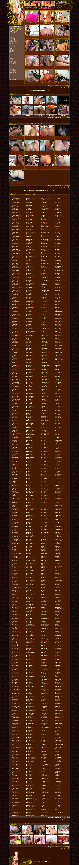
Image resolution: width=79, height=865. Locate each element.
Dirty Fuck (28, 383)
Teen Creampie (58, 581)
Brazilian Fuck (15, 704)
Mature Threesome (44, 532)
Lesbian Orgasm (44, 372)
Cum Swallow (29, 328)
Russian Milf (57, 332)
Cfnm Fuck (14, 809)
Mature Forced (43, 472)
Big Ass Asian (15, 516)
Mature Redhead (44, 506)
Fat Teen (28, 487)
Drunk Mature (29, 409)
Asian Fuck (14, 389)
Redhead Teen (57, 278)
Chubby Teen (29, 230)
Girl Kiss (28, 600)
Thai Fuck (57, 639)
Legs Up (42, 332)
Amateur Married (15, 254)
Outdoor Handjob (44, 716)
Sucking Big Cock (58, 535)
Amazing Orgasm (15, 305)
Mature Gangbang (44, 475)
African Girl (14, 203)
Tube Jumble (12, 40)
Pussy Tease (57, 236)
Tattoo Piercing (58, 560)
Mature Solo (43, 519)
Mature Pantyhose (44, 501)
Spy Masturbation (58, 498)
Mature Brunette (44, 451)
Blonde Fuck (14, 659)
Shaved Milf (57, 392)
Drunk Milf (28, 410)
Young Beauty (57, 788)
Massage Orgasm (44, 428)
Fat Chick (28, 474)
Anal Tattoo (14, 352)
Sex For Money (58, 365)
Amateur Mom (15, 257)
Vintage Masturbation (59, 710)
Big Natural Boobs (15, 561)
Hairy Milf (28, 679)
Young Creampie (58, 798)
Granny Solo (28, 644)
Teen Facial (57, 591)
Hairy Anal (28, 658)
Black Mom (14, 612)
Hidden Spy (28, 709)
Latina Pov (43, 321)
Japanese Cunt (43, 230)
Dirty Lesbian (29, 386)
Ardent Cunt (12, 53)
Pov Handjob (43, 798)
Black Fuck (14, 605)
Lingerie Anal (43, 416)
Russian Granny (58, 325)
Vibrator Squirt (57, 699)
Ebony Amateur (29, 414)
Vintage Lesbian (58, 709)
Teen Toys (57, 638)
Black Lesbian (15, 608)
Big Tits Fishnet (15, 570)
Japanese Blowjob (44, 225)
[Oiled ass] (47, 165)
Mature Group (43, 477)
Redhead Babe (57, 259)
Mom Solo (43, 615)
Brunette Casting (15, 741)
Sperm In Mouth (58, 489)
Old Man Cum (43, 687)
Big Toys (14, 578)
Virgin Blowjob (58, 724)
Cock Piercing (29, 262)
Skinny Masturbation (59, 426)
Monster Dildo (43, 627)
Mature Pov (43, 505)
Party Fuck (43, 740)
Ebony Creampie (29, 423)
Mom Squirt (43, 617)
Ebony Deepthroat (29, 424)
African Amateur (15, 202)
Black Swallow (15, 629)
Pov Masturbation (44, 799)
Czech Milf (28, 358)
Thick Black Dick (58, 641)
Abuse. (62, 859)
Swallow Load (57, 546)
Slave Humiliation (58, 440)
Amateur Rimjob (15, 270)
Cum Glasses (28, 314)
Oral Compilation (44, 693)
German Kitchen (29, 583)
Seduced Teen (57, 361)
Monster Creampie (44, 625)
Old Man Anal (43, 683)
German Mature (29, 586)
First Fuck (28, 516)
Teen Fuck (57, 598)
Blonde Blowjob (15, 648)
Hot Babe (28, 754)
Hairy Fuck (28, 669)
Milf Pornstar (43, 571)
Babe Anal (14, 434)
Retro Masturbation (58, 291)
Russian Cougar (58, 321)
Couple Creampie (29, 283)
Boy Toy (13, 700)
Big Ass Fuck (14, 525)
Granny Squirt (29, 645)
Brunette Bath (14, 734)
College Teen (28, 270)
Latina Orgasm (43, 317)
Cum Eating (28, 311)
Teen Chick (57, 578)
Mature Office (43, 496)
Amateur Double (15, 237)
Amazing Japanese (15, 301)
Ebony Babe (28, 417)
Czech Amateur (29, 348)
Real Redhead (57, 250)
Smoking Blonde (58, 455)
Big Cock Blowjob (15, 540)
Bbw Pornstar (14, 471)
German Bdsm (29, 567)
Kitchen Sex (43, 293)
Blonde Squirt (14, 680)
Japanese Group (44, 236)
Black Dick (14, 604)
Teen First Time (58, 595)
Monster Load (43, 628)
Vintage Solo (57, 720)
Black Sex (14, 622)
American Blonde (15, 310)
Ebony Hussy (12, 73)
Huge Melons (29, 777)
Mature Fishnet (43, 468)
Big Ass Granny (15, 526)
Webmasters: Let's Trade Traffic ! (42, 861)
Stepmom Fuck (58, 509)
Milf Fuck (42, 559)
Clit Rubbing (28, 245)
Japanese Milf (43, 250)
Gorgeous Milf (29, 624)
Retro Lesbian (57, 290)
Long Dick (43, 421)
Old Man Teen (43, 690)
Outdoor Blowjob (44, 710)
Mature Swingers (44, 528)
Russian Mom (57, 334)
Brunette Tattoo (15, 770)
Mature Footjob (43, 471)
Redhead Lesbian (58, 269)
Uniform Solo (57, 685)
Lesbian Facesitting (44, 346)
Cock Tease (28, 263)
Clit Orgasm (28, 243)
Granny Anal (28, 627)
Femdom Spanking (30, 496)
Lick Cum (42, 413)
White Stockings (58, 740)
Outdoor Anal (43, 709)
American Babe (15, 308)
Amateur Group (15, 246)
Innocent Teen (29, 788)
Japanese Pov (43, 257)
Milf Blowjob (43, 547)
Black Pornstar (15, 618)
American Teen (15, 321)
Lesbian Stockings (44, 396)
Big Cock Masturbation (16, 547)
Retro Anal (57, 283)
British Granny (15, 720)
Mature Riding (43, 508)
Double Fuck (28, 404)
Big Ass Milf (14, 529)
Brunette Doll (14, 748)
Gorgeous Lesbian (29, 622)
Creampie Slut (29, 304)
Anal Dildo (14, 329)
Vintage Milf (57, 713)
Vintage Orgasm (58, 716)
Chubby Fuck (29, 218)
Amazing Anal (15, 293)
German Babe (29, 566)
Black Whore (14, 636)
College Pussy (29, 267)
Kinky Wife (43, 286)
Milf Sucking (43, 584)
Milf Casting (43, 549)
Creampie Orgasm (29, 301)
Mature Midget (43, 491)
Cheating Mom (29, 206)
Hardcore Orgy (29, 700)
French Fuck (28, 545)
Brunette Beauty (15, 736)
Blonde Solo (14, 679)
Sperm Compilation (58, 488)
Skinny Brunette (58, 419)
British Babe (14, 714)
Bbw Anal (14, 445)
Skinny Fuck (57, 421)
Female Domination (30, 491)
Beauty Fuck (14, 496)
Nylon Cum (43, 663)
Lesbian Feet (43, 349)
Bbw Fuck (14, 455)
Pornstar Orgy (43, 785)
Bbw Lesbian (14, 460)
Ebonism (11, 68)
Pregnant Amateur (44, 808)
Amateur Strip (15, 278)
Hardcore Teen (29, 703)
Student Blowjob (58, 526)
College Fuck (28, 266)
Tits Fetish (57, 663)
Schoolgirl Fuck (58, 348)
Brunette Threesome (16, 772)
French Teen (28, 553)
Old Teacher (43, 692)
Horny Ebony (29, 737)
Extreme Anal (29, 450)
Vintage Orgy (57, 717)
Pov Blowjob (43, 794)
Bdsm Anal (14, 484)
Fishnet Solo (28, 526)
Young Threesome (58, 812)
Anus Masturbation (16, 358)
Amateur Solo (14, 274)
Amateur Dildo (15, 235)
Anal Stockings (15, 349)
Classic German (29, 236)
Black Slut (14, 624)
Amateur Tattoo (15, 284)
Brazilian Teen (15, 710)
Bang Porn (12, 37)
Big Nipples (14, 563)
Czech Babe (28, 349)
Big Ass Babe (14, 518)
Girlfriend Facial (29, 604)
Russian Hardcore (58, 327)
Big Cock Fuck (15, 546)
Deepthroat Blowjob (30, 366)
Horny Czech (28, 736)
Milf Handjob (43, 561)
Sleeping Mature (58, 443)
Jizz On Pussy (43, 270)
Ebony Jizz (28, 431)
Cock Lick (28, 260)
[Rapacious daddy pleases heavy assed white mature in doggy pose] (16, 136)
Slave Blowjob (57, 437)
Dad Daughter (29, 365)
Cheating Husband (30, 202)
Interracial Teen (44, 196)
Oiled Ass (42, 680)
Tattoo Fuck (57, 556)
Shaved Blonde (58, 380)
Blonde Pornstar (15, 673)
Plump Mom (43, 768)
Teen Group (57, 603)
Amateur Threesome (16, 287)
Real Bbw (57, 237)
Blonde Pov (14, 675)
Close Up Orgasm (29, 257)
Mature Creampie (44, 457)
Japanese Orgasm (44, 253)
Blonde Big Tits (15, 645)
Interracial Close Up (30, 794)
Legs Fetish (43, 329)
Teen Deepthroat (58, 586)
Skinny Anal (57, 410)
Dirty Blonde (28, 380)
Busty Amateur (15, 778)
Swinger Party (57, 553)
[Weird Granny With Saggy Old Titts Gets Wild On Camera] (47, 21)
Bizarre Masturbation (16, 587)
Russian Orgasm (58, 337)
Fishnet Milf (28, 525)
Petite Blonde (43, 748)
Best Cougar (14, 509)
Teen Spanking (57, 625)
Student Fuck (57, 528)
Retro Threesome (58, 300)
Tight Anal (57, 649)
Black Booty (14, 600)
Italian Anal (43, 201)
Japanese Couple (44, 228)
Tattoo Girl (57, 557)
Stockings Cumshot (58, 513)
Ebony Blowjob (29, 420)
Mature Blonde (43, 448)
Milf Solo (42, 577)
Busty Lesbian (15, 794)
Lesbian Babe (43, 337)
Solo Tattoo (57, 479)
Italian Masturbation (44, 208)
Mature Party (43, 502)
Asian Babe (14, 370)
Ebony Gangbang (29, 428)
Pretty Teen (57, 205)
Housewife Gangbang (30, 758)
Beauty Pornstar (15, 501)
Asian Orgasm (15, 406)
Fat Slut (27, 485)
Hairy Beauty (28, 662)
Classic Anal (28, 233)
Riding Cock (57, 301)
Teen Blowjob (57, 576)
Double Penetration (30, 406)
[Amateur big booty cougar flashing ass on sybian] (32, 150)
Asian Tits (14, 421)
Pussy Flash (57, 223)
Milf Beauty (43, 545)
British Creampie (15, 717)
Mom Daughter (43, 604)
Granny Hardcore (29, 635)
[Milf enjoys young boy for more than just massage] (32, 65)
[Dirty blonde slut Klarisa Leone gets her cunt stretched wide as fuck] (32, 50)
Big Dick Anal (15, 550)
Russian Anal (57, 314)
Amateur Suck (15, 280)
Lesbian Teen (43, 403)
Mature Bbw (43, 440)
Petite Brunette (43, 750)
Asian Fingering (15, 386)
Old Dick (42, 682)
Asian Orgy (14, 407)
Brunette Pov (14, 762)
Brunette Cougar (15, 744)
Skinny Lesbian (58, 424)
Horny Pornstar (29, 748)
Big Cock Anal (15, 539)
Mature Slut (43, 516)
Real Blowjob (57, 239)
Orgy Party (43, 704)
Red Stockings (57, 256)
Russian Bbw (57, 315)
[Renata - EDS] (16, 150)
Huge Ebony (28, 772)
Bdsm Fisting (14, 485)
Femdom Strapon (29, 498)
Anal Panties (14, 341)
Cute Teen (28, 346)
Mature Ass (43, 437)
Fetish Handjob (29, 502)
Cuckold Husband (29, 307)
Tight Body (57, 653)
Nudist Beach (43, 658)
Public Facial (57, 211)
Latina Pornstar (43, 320)
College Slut (28, 269)
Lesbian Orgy (43, 373)
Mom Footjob (43, 605)
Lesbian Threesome (44, 404)
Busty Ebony (14, 789)
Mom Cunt (43, 603)
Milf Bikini (43, 546)
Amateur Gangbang (16, 245)
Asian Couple (14, 378)
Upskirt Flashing (58, 689)
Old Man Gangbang (44, 689)
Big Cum (14, 549)
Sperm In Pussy (58, 491)
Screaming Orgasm (58, 352)
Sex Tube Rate (12, 29)
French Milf (28, 549)
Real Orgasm (57, 249)
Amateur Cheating (15, 220)
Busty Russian (15, 799)
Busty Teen (14, 801)
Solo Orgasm (57, 477)
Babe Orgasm (14, 440)
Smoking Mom (57, 465)
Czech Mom (28, 359)
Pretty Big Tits (43, 815)
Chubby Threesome (30, 232)
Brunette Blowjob (15, 740)
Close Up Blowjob (29, 249)
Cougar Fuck (28, 277)
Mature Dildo (43, 460)
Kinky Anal (43, 276)
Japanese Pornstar (44, 256)
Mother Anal (43, 632)
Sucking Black (57, 537)
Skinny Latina (57, 423)
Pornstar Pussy (43, 786)
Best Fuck (14, 511)
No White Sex (12, 57)
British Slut (14, 727)
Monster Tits (43, 631)
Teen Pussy (57, 618)
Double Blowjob (29, 402)
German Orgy (29, 588)
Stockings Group (58, 518)
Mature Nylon (43, 495)
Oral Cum (42, 696)
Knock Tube (12, 28)
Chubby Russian (29, 226)
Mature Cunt (43, 458)
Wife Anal (57, 753)
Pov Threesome (43, 806)
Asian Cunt (14, 380)
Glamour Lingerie (29, 610)
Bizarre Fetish (14, 583)
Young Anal (57, 784)
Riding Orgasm (58, 308)
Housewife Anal (29, 755)
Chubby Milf (28, 223)
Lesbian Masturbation (45, 365)
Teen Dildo (57, 587)
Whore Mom (57, 745)
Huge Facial (28, 774)
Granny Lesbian (29, 638)
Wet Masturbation (58, 731)
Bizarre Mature (15, 588)
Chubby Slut (28, 229)
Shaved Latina (57, 387)
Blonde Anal (14, 641)
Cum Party (28, 325)
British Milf (14, 724)
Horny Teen (28, 751)
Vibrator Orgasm (58, 697)
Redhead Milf (57, 271)
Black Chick (14, 601)
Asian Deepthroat (15, 382)
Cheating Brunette (15, 815)
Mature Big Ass (44, 443)
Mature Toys (43, 533)
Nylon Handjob (44, 669)
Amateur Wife (15, 291)
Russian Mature (58, 331)
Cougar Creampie (29, 276)
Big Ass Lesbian (15, 528)
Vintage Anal (57, 700)
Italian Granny (43, 206)
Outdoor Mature (44, 719)
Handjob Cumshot (29, 686)
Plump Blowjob (43, 761)
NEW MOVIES (35, 90)
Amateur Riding (15, 269)
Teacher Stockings (58, 564)
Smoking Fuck (57, 461)
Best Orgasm (14, 513)
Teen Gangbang (58, 600)
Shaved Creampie (58, 385)
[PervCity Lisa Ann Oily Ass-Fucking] (47, 136)
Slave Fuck (57, 438)
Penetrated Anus (44, 743)
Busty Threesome (15, 802)
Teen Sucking (57, 631)
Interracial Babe (29, 791)
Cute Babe (28, 337)
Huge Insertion (29, 775)
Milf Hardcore (43, 563)
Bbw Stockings (15, 478)
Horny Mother (29, 747)
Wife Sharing (57, 760)
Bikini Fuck (14, 580)
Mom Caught (43, 600)
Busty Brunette (15, 786)
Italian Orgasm (43, 213)
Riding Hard (57, 307)
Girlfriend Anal (29, 601)
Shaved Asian (57, 373)
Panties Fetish (43, 726)
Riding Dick (57, 304)
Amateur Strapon (15, 277)
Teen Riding (57, 620)
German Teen (29, 593)
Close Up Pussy (29, 259)
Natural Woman (44, 655)
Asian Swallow (15, 419)
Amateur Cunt (15, 232)
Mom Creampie (44, 601)
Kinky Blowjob (43, 277)
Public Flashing (58, 213)
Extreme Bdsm (29, 451)
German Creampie (29, 576)
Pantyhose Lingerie (44, 734)
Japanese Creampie (44, 229)
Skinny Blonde (57, 416)
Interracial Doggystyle (30, 799)
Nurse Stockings (44, 661)
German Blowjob (29, 570)
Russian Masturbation (59, 329)
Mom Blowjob (43, 597)
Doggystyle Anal (29, 396)
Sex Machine (57, 366)
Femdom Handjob (29, 492)
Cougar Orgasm (29, 278)
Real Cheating (57, 243)
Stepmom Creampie (58, 508)
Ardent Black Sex (13, 62)
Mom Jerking (43, 608)
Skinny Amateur (58, 409)
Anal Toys (14, 355)
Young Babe (57, 786)
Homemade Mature (30, 720)
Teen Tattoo (57, 634)
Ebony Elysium (13, 70)
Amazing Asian (15, 294)
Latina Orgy (43, 318)
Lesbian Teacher (44, 402)
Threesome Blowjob (58, 644)
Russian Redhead (58, 339)
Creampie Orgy (29, 303)
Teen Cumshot (57, 583)
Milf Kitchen (43, 564)
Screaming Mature (58, 351)
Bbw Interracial (15, 457)
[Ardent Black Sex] (62, 136)
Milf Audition (43, 542)
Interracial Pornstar (30, 815)
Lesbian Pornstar (44, 379)
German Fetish (29, 577)
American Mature (15, 315)
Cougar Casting (29, 274)
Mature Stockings (44, 522)
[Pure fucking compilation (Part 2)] (62, 21)
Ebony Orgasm (29, 440)
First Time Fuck (29, 520)
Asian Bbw (14, 372)
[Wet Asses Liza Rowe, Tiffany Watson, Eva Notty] (16, 165)
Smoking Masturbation (59, 462)
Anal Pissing (14, 345)
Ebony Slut (28, 443)
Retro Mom (57, 295)
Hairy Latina (28, 673)
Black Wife (14, 638)
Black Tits (14, 634)
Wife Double (57, 755)
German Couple (29, 574)
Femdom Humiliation (30, 494)
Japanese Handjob (44, 237)
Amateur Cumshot (15, 230)
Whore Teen (57, 748)
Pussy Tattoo (57, 235)
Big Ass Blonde (15, 519)
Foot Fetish (28, 532)
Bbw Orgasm (14, 467)
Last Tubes (12, 34)
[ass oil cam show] (16, 180)
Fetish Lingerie (29, 503)
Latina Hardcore (44, 310)
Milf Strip (42, 583)
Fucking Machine (29, 559)
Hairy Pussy (28, 680)
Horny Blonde (29, 728)
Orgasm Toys (43, 703)
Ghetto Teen (28, 598)
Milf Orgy (42, 569)
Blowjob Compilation (16, 687)
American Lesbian (15, 314)
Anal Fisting (14, 332)
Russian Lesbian (58, 328)
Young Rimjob (57, 805)
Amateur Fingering (15, 240)
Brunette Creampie (15, 745)
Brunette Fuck (15, 751)
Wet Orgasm (57, 733)
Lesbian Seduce (44, 386)
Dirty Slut (28, 390)
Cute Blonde (28, 338)
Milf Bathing (43, 543)
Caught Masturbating (16, 806)
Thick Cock (57, 642)
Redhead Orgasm (58, 273)
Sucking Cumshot (58, 540)
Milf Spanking (43, 578)
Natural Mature (43, 649)
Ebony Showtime (13, 74)
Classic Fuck (28, 235)
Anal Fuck (14, 334)
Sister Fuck (57, 407)
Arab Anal (14, 359)
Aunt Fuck (14, 431)
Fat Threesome (29, 488)
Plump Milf (43, 767)
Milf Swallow (43, 586)
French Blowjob (29, 542)
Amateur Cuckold (15, 229)
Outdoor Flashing (44, 711)
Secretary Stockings (58, 356)
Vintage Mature (58, 711)
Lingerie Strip (43, 419)
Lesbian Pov (43, 380)
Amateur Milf (14, 256)
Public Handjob (58, 215)
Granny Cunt (28, 631)
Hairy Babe (28, 661)
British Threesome (15, 730)
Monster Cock (43, 622)
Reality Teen (57, 253)
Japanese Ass (43, 220)
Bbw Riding (14, 474)
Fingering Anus (29, 505)
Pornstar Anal (43, 772)
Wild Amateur (57, 762)
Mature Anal (43, 436)
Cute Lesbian (28, 344)
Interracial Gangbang (30, 803)
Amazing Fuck (15, 300)
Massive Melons (44, 430)
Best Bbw (14, 506)
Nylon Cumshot (44, 665)
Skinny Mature (57, 427)
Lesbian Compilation (45, 342)
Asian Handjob (15, 392)
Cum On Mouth (29, 320)
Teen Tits (56, 636)
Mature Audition (44, 438)
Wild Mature (57, 772)
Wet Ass (56, 730)
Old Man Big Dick (44, 686)
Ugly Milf (57, 675)
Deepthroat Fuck (29, 368)
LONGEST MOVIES (42, 90)
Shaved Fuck (57, 386)
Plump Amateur (44, 757)
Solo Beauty (57, 467)
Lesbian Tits (43, 406)
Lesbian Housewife (44, 358)
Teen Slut (56, 622)
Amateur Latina (15, 252)
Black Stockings (15, 628)
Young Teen (57, 811)
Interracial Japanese (30, 805)
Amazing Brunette (15, 298)
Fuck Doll (28, 556)
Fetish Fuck (28, 501)
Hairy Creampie (29, 668)
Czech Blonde (29, 351)
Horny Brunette (29, 731)
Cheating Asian (15, 812)
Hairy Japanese (29, 672)
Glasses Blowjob (29, 612)
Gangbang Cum (29, 561)
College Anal (28, 264)
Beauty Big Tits (15, 495)
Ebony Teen (28, 444)
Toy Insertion (57, 666)
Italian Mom (43, 212)
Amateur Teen (15, 286)
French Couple (29, 543)
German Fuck (29, 578)
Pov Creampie (43, 796)
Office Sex (42, 678)
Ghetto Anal (28, 595)
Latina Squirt (43, 325)
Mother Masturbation (45, 639)
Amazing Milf (15, 304)
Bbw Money (14, 465)
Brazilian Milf (14, 709)
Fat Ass (27, 468)
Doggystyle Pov (29, 399)
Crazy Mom (28, 297)
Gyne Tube (12, 52)
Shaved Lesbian (58, 389)
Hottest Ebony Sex (13, 78)
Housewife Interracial (30, 760)
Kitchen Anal (43, 288)
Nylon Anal (43, 662)
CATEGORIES (27, 190)
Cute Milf (28, 345)
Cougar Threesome (30, 281)
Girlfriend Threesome (30, 607)
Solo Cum (57, 468)
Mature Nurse (43, 494)
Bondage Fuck (15, 692)
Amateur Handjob (15, 247)
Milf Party (42, 570)
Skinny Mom (57, 430)
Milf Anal (42, 540)
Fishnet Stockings (29, 528)
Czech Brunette (29, 352)
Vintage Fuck (57, 706)
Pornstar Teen (43, 791)
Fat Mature (28, 479)
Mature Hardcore (44, 479)
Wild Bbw (57, 765)
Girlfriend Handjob (30, 605)
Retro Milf (57, 294)
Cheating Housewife (30, 201)
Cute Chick (28, 341)
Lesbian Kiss (43, 359)
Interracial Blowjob (30, 792)
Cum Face (28, 312)
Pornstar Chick (43, 777)
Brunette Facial (15, 750)
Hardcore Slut (29, 702)
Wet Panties (57, 734)
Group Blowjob (29, 649)
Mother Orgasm (44, 641)
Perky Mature (43, 747)
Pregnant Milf (43, 813)
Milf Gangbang (43, 560)
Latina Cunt (43, 304)
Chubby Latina (29, 219)
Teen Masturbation (58, 608)
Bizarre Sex (14, 590)
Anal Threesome (15, 353)
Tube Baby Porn (13, 61)
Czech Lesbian (29, 355)
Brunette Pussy (15, 764)
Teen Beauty (57, 573)
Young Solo (57, 809)
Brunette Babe (15, 733)
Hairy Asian (28, 659)
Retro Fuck (57, 288)
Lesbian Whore (43, 410)
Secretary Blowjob (58, 353)
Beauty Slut (14, 502)
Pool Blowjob (43, 770)
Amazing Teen (15, 307)
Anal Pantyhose (15, 342)
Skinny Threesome (58, 436)
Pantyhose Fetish (44, 731)
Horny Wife (28, 753)
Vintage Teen (57, 721)
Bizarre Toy (14, 591)
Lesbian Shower (44, 387)
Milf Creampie (43, 550)
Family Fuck (28, 461)
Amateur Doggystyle (16, 236)
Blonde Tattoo (15, 682)
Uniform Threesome (58, 686)
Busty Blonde (14, 785)
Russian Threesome (58, 345)
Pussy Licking (57, 228)
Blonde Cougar (15, 652)
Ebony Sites (12, 75)
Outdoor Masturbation (45, 717)
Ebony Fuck (28, 427)
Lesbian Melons (44, 366)
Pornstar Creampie (44, 778)
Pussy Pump (57, 232)
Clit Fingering (29, 242)
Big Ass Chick (15, 522)
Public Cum (57, 209)
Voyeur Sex (57, 728)
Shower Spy (57, 404)
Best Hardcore (15, 512)
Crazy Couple (29, 291)
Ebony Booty (28, 421)
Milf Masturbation (44, 566)
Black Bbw (14, 597)
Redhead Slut (57, 276)
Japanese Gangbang (44, 235)
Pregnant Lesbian (44, 812)
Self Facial (57, 362)
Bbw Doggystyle (15, 453)
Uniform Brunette (58, 680)
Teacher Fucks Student (59, 561)
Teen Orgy (57, 611)
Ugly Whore (57, 678)
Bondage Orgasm (15, 695)
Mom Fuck (43, 607)
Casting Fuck (14, 805)
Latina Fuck (43, 307)
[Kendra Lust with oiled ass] (32, 21)
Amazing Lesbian (15, 303)
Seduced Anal (57, 358)
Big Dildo (14, 559)
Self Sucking (57, 363)
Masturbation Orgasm (45, 433)
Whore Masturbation (59, 744)
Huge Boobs (28, 765)
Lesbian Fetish (43, 351)
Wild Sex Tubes (13, 44)
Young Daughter (58, 799)
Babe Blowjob (15, 436)
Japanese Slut (43, 259)
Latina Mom (43, 315)
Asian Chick (14, 376)
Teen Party (57, 614)
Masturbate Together (44, 431)
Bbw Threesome (15, 482)
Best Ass (13, 505)
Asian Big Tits (15, 373)
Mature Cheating (44, 454)
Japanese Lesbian (44, 245)
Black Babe (14, 595)
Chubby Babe (29, 213)
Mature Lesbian (44, 487)
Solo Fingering (57, 471)
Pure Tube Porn (13, 55)
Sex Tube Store (12, 59)
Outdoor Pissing (44, 720)
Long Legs (43, 423)
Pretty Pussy (57, 203)
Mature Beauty (43, 441)
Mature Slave (43, 515)
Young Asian (57, 785)
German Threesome (30, 594)
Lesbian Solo (43, 390)
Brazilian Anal (15, 703)
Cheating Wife (29, 209)
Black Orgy (14, 617)
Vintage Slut (57, 719)
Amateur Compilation (16, 223)
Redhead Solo (57, 277)
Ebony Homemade (30, 430)
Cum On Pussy (29, 321)
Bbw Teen (14, 481)
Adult (11, 48)
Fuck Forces (12, 30)
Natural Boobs (43, 646)
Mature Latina (43, 485)
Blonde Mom (14, 670)
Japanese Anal (43, 219)
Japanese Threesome (45, 263)
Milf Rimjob (43, 574)
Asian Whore (14, 423)
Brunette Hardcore (15, 754)
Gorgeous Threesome (30, 625)
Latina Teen (43, 327)
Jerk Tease (43, 266)
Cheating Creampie (30, 196)
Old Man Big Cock (44, 685)
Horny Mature (29, 743)
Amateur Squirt (15, 276)
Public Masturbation (58, 216)
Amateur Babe (15, 211)
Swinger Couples (58, 550)
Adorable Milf (15, 201)
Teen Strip (57, 629)
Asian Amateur (15, 366)
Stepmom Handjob (58, 511)
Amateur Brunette (15, 216)
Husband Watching (30, 786)
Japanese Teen (43, 262)
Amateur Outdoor (15, 264)
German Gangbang (30, 580)
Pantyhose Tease (44, 738)
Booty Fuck (14, 697)
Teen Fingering (58, 594)
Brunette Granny (15, 753)
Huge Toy (28, 782)
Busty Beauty (14, 784)
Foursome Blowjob (30, 535)
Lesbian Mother (44, 370)
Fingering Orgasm (29, 509)
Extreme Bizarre (29, 453)
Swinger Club (57, 549)
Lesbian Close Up (44, 341)
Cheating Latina (29, 203)
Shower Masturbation (59, 402)
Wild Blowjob (57, 768)
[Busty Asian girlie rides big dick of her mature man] (32, 136)
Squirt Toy (57, 502)
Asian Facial (14, 385)
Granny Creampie (29, 629)
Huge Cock (28, 768)
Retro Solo (57, 298)
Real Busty (57, 242)
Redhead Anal (57, 257)
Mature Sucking (44, 525)
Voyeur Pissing (57, 727)
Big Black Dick (15, 535)
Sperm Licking (57, 492)
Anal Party (14, 344)
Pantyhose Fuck (44, 733)
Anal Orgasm (14, 338)
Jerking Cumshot (44, 267)
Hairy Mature (28, 678)
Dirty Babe (28, 379)
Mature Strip (43, 523)
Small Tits (57, 451)
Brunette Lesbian (15, 755)
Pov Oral (42, 801)
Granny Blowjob (29, 628)
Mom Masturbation (44, 610)
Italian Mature (43, 209)
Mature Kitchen (44, 484)
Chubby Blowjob (29, 215)
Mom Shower (43, 614)
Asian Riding (14, 413)
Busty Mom (14, 796)
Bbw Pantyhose (15, 470)
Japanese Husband (44, 242)
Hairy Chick (28, 666)
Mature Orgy (43, 499)
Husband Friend (29, 785)
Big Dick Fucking (15, 556)
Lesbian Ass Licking (44, 335)
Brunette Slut (14, 765)
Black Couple (14, 603)
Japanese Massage (44, 246)
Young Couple (57, 796)
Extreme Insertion (29, 455)
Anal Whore (14, 356)
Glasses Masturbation (30, 617)
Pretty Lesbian (57, 202)
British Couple (15, 716)
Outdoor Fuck (43, 713)
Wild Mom (57, 775)
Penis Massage (43, 744)
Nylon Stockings (44, 673)
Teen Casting (57, 577)
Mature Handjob (44, 478)
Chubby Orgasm (29, 225)
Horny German (29, 738)
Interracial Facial (29, 801)
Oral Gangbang (43, 699)
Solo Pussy (57, 478)
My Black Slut (12, 35)
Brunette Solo (14, 767)
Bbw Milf (14, 464)
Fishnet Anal (28, 522)
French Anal (28, 539)
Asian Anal (14, 368)
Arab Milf (14, 365)
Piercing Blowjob (44, 754)
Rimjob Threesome (58, 311)
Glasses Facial (29, 614)
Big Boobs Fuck (15, 536)
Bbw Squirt (14, 477)
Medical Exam (43, 539)
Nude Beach (43, 656)
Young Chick (57, 795)
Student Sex (57, 530)
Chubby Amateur (29, 211)
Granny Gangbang (30, 634)
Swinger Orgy (57, 552)
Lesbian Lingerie (44, 362)
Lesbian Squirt (43, 393)
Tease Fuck (57, 567)
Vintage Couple (58, 704)
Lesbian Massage (44, 363)
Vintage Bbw (57, 702)
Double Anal (28, 400)
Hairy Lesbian (29, 675)
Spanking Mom (58, 487)
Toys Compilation (58, 668)
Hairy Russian (29, 682)
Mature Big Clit (43, 444)
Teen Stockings (58, 628)
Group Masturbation (30, 652)
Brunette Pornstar (15, 761)
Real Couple (57, 246)
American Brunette (15, 311)
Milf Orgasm (43, 567)
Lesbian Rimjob (44, 385)
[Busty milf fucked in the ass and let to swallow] (47, 36)
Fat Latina (28, 477)
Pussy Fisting (57, 222)
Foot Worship (29, 533)
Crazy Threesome (29, 298)
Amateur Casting (15, 218)
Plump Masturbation (44, 764)
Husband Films (29, 784)
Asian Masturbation (16, 399)
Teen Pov (56, 617)
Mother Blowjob (44, 634)
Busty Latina (14, 792)
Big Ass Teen (14, 533)
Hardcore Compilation (30, 695)
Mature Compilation (44, 455)
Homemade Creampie (30, 713)
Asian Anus (14, 369)
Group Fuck (28, 651)
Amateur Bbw (15, 212)
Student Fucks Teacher (59, 529)
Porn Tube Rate (13, 54)
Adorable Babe (15, 196)
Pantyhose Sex (43, 736)
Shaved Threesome (58, 397)
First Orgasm (28, 518)
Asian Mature (14, 400)
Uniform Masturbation (59, 683)
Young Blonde (57, 791)
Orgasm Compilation (45, 702)
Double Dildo (29, 403)
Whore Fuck (57, 743)
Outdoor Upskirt (44, 723)
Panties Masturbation (45, 727)
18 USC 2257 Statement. (57, 859)
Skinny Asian (57, 412)
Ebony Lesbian (29, 433)
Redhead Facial (58, 266)
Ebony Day (12, 69)
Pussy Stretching (58, 233)
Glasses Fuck (28, 615)
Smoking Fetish (58, 460)
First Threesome (29, 519)
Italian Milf (43, 211)
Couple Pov (28, 288)
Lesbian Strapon (44, 397)
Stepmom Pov (57, 512)
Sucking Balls (57, 533)
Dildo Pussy (28, 373)
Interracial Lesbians (30, 806)
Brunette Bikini (15, 738)
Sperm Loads (57, 494)
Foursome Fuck (29, 536)
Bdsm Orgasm (15, 487)
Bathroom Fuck (15, 444)
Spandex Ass (57, 485)
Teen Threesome (58, 635)
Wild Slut (56, 778)
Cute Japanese (29, 342)
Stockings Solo (57, 519)
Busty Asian (14, 781)
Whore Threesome (58, 750)
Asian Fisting (14, 387)
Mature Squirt (43, 520)
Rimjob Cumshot (58, 310)
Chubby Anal (29, 212)
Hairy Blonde (29, 663)
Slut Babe (56, 444)
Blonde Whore (15, 686)
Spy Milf (56, 499)
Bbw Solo (14, 475)
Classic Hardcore (29, 237)
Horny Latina (28, 741)
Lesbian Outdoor (44, 375)
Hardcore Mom (29, 697)
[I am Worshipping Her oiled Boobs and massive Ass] (62, 165)
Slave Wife (57, 441)
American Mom (15, 318)
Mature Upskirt (43, 536)
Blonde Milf (14, 669)
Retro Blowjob (57, 286)
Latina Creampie (44, 303)
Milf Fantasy (43, 556)
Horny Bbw (28, 727)
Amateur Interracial (16, 250)
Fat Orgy (28, 484)
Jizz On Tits (43, 271)
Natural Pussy (43, 651)
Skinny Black (57, 414)
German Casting (29, 573)
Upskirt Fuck (57, 690)
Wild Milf (56, 774)
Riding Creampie (58, 303)
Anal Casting (14, 324)
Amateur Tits (14, 288)
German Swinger (29, 591)
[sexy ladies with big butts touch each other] (32, 80)
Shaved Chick (57, 383)
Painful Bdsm (43, 724)
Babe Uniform (15, 443)
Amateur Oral (14, 260)
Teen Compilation (58, 580)
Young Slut (57, 808)
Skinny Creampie (58, 420)
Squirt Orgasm (57, 501)
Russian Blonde (58, 317)
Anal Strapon (14, 351)
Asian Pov (14, 410)
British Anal (14, 713)
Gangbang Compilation (30, 560)
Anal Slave (14, 348)
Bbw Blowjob (14, 447)
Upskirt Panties (58, 692)
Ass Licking (14, 430)
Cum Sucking (29, 327)
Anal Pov (14, 346)
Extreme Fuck (29, 454)
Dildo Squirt (28, 375)
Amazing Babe (15, 295)
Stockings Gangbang (59, 516)
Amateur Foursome (16, 242)
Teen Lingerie (57, 607)
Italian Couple (43, 205)
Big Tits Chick (15, 569)
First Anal (28, 512)
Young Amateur (58, 782)
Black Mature (14, 610)
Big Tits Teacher (15, 577)
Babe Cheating (15, 437)
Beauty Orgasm (15, 499)
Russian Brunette (58, 320)
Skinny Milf (57, 428)
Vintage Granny (58, 707)
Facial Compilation (30, 457)
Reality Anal (57, 252)
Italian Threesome (44, 216)
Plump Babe (43, 758)
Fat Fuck (28, 475)
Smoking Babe (57, 453)
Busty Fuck (14, 791)
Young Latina (57, 802)
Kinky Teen (43, 283)
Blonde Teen (14, 683)
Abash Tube (12, 47)
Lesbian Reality (44, 383)
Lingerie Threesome (44, 420)
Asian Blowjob (15, 375)
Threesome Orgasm (58, 648)
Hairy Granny (29, 670)
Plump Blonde (43, 760)
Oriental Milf (43, 707)
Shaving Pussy (57, 399)
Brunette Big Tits (15, 737)
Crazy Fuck (28, 294)
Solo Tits (56, 481)
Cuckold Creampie (30, 305)
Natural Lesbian (44, 648)
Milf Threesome (44, 588)
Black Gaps (12, 64)
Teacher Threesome (58, 566)
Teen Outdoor (57, 612)
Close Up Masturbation (30, 256)
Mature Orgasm (44, 498)
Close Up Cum (29, 252)
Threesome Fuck (58, 646)
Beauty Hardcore (15, 498)
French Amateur (29, 537)
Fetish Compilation (30, 499)
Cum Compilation (29, 310)
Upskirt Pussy (57, 693)
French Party (28, 552)
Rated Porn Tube (13, 32)
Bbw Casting (14, 450)
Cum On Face (29, 318)
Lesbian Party (43, 376)
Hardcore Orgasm (29, 699)
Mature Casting (43, 453)
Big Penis (14, 564)
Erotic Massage (29, 447)
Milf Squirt (43, 580)
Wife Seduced (57, 758)
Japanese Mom (43, 252)
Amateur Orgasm (15, 262)
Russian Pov (57, 338)
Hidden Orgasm (29, 707)
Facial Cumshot (29, 458)
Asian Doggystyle (15, 383)
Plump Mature (43, 765)
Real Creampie (57, 247)
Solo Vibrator (57, 484)
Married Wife (43, 424)
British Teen (14, 728)
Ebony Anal (28, 416)
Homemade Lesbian (30, 719)
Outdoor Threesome (44, 721)
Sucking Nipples (58, 543)
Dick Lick (28, 370)
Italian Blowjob (43, 202)
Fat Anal (28, 467)
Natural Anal (43, 645)
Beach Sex (14, 491)
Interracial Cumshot (30, 796)
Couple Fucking (29, 284)
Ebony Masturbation (30, 434)
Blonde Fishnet (15, 658)
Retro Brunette (57, 287)
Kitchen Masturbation (45, 290)
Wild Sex (56, 777)
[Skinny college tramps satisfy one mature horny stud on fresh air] (47, 50)
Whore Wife (57, 751)
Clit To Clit (28, 246)
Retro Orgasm (57, 297)
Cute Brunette (29, 339)
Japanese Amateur (44, 218)
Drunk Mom (28, 412)
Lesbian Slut (43, 389)
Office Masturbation (44, 675)
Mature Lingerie (44, 488)
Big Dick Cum (15, 554)
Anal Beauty (14, 322)
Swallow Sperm (58, 547)
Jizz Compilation (44, 269)
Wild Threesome (58, 781)
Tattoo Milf (57, 559)
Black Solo (14, 625)
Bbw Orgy (14, 468)
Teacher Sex (57, 563)
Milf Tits (42, 590)
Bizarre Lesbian (15, 586)
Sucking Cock (57, 539)
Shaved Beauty (57, 378)
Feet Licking (28, 489)
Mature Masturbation (45, 489)
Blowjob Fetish (15, 689)
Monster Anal (43, 621)
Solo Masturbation (58, 474)
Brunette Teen (15, 771)
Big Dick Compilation (16, 553)
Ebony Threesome (29, 445)
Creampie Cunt (29, 300)
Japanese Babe (43, 222)
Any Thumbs (12, 49)
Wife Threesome (58, 761)
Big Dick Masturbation (16, 557)
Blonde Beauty (15, 644)
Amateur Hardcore (15, 249)
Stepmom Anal (57, 503)
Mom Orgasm (43, 611)
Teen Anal (57, 569)
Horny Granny (29, 740)
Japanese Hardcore (44, 239)
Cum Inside (28, 315)
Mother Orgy (43, 642)
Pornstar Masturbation (45, 782)
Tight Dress (57, 655)
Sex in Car (57, 369)
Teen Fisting (57, 597)
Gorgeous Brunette (30, 621)
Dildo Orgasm (29, 372)
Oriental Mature (44, 706)
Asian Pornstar (15, 409)
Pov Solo (42, 805)
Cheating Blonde (15, 813)
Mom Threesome (44, 618)
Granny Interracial (29, 636)
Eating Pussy (28, 413)
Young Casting (57, 794)
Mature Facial (43, 464)
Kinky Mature (43, 281)
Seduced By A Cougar (59, 359)
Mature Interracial (44, 481)
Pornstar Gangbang (44, 781)
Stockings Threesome (59, 520)
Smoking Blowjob (58, 457)
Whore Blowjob (58, 741)
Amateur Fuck (15, 243)
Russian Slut (57, 341)
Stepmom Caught (58, 506)
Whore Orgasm (58, 747)
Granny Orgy (28, 642)
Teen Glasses (57, 601)
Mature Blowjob (44, 450)
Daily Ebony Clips (13, 65)
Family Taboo (29, 462)
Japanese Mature (44, 249)
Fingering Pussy (29, 511)
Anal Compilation (15, 325)
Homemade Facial (29, 714)
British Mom (14, 726)
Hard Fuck (28, 690)
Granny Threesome (30, 646)
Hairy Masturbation (30, 676)
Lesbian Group (43, 356)
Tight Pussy (57, 659)
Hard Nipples (28, 692)
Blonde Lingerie (15, 668)
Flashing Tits (28, 530)
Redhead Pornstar (58, 274)
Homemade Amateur (30, 710)
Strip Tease (57, 525)
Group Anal (28, 648)
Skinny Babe (57, 413)
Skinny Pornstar (58, 431)
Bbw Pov (14, 472)
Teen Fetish (57, 593)
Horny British (29, 730)
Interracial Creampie (30, 795)
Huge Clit (28, 767)
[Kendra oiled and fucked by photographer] (62, 150)
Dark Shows (12, 66)
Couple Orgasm (29, 287)
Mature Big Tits (44, 445)
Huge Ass (28, 764)
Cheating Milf (29, 205)
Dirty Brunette (29, 382)
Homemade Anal (29, 711)
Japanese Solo (43, 260)
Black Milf (14, 611)
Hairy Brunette (29, 665)
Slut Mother (57, 447)
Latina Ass (43, 300)
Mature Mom (43, 492)
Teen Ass (56, 570)
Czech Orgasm (29, 361)
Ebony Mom (28, 438)
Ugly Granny (57, 672)
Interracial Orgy (29, 812)
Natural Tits (43, 653)
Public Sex (57, 218)
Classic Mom (28, 240)
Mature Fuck (43, 474)
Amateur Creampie (15, 228)
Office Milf (43, 676)
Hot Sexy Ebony (13, 76)
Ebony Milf (28, 437)
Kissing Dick (43, 287)
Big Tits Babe (14, 567)
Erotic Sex (28, 448)
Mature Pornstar (44, 503)
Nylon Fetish (43, 668)
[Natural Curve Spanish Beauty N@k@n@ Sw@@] (32, 165)
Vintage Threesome (58, 723)
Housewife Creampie (30, 757)
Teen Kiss (57, 605)
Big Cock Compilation (16, 542)
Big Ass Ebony (15, 523)
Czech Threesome (29, 363)
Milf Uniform (43, 591)
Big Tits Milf (14, 576)
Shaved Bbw (57, 376)
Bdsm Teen (14, 488)
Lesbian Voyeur (44, 409)
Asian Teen (14, 420)
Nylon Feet (43, 666)
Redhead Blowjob (58, 262)
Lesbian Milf (43, 368)
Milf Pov (42, 573)
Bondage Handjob (15, 693)
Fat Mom (28, 482)
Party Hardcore (43, 741)
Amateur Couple (15, 226)
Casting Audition (15, 803)
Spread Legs (57, 495)
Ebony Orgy (28, 441)
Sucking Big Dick (58, 536)
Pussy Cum (57, 220)
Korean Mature (43, 295)
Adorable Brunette (15, 199)
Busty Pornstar (15, 798)
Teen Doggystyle (58, 588)
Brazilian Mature (15, 707)
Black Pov (14, 620)
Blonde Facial (14, 656)
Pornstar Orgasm (44, 784)
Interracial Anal (29, 789)
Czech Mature (29, 356)
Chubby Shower (29, 228)
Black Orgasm (15, 615)
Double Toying (29, 407)
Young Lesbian (58, 803)
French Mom (28, 550)
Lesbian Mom (43, 369)
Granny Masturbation (30, 639)
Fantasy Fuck (28, 464)
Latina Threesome (44, 328)
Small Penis (57, 450)
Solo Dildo (57, 470)
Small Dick (57, 448)
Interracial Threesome (45, 198)
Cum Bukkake (29, 308)
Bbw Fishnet (14, 454)
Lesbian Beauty (44, 338)
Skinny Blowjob (58, 417)
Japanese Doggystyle (45, 232)
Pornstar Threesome (44, 792)
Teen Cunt (57, 584)
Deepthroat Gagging (30, 369)
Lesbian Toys (43, 407)
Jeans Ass (42, 264)
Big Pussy (14, 566)
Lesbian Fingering (44, 352)
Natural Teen (43, 652)
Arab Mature (14, 363)
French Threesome (30, 554)
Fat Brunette (28, 472)
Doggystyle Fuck (29, 397)
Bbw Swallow (14, 479)
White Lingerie (57, 738)
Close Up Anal (29, 247)
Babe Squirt (14, 441)
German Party (29, 590)
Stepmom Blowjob (58, 505)
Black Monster (15, 614)
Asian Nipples (15, 404)
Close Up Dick (29, 253)
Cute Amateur (29, 335)
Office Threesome (44, 679)
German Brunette (29, 571)
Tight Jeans (57, 656)
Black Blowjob (15, 598)
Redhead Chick (58, 263)
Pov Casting (43, 795)
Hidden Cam (28, 704)
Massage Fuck (43, 426)
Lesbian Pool (43, 378)
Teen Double (57, 590)
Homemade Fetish (29, 716)
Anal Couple (14, 327)
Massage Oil (43, 427)
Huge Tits (28, 781)
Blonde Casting (15, 649)
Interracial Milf (29, 808)
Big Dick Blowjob (15, 552)
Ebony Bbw (28, 419)
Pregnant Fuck (43, 811)
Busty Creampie (15, 788)
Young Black (57, 789)
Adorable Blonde (15, 198)
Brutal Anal (14, 775)
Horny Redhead (29, 750)
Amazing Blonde (15, 297)
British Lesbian (15, 721)
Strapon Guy (57, 522)
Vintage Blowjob (58, 703)
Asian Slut (14, 414)
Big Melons (14, 560)
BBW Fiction (12, 43)
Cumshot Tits (28, 334)
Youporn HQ (12, 45)
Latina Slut (43, 322)
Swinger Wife (57, 554)
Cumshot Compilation (30, 331)
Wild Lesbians (57, 771)
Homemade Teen (29, 723)
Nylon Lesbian (43, 670)
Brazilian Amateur (15, 702)
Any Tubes (12, 50)
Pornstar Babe (43, 774)
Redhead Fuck (57, 267)
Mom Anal (43, 595)
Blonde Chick (14, 651)
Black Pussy (14, 621)
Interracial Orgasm (30, 811)
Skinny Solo (57, 433)
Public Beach (57, 208)
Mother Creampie (44, 636)
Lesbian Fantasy (44, 348)
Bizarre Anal (14, 581)
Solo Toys (57, 482)
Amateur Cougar (15, 225)
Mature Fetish (43, 467)
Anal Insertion (15, 337)
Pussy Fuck (57, 225)
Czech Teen (28, 362)
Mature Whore (43, 537)
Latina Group (43, 308)
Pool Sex (42, 771)
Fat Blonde (28, 471)
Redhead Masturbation (59, 270)
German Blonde (29, 569)
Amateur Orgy (15, 263)
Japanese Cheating (44, 226)
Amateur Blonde (15, 213)
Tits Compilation (58, 662)
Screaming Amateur (58, 349)
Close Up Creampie (30, 250)
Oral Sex (42, 700)
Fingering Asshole (29, 506)
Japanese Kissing (44, 243)
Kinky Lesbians (44, 280)
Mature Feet (43, 465)
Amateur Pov (14, 266)
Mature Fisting (43, 470)
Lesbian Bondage (44, 339)
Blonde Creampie (15, 653)
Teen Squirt (57, 627)
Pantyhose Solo (43, 737)
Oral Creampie (43, 695)
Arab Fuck (14, 362)
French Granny (29, 546)
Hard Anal (28, 689)
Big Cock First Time (16, 545)
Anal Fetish (14, 331)
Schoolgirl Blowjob (58, 346)
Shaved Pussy (57, 393)
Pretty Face (57, 199)
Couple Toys (28, 290)
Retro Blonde (57, 284)
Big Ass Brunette (15, 520)
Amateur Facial (15, 239)
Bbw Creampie (15, 451)
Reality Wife (57, 254)
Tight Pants (57, 658)
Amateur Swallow (15, 281)
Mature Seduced (44, 512)
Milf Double (43, 554)
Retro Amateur (57, 281)
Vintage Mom (57, 714)
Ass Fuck (14, 428)
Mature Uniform (44, 535)
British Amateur (15, 711)
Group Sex (28, 653)
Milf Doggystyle (44, 553)
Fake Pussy (28, 460)
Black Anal (14, 593)
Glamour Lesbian (29, 608)
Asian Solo (14, 416)
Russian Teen (57, 344)
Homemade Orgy (29, 721)
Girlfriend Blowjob (30, 603)
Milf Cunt (42, 552)
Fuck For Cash (29, 557)
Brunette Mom (15, 758)
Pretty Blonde (57, 196)
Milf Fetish (43, 557)
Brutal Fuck (14, 777)
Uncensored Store (13, 41)
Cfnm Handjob (15, 811)
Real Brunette (57, 240)
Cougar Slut (28, 280)
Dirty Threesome (29, 393)
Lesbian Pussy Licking (45, 382)
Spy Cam (56, 496)
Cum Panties (28, 324)
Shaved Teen (57, 396)
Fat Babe (28, 470)
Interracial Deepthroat (30, 798)
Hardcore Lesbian (29, 696)
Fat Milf (27, 481)
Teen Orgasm (57, 610)
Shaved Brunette (58, 382)
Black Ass (14, 594)
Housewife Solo (29, 762)
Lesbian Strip (43, 399)
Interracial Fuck (29, 802)
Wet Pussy (57, 736)
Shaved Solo (57, 395)
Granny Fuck (28, 632)
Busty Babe (14, 782)
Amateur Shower (15, 271)
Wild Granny (57, 770)
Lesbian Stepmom (44, 395)
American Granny (15, 312)
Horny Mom (28, 745)
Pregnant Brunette (44, 809)
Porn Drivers (12, 38)
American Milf (15, 317)
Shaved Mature (57, 390)
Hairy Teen (28, 683)
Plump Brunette (44, 762)
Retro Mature (57, 293)
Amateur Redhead (15, 267)
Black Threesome (15, 632)
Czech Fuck (28, 353)
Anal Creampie (15, 328)
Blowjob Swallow (15, 690)
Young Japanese (58, 801)
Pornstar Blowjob (44, 775)
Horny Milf (28, 744)
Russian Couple (58, 322)
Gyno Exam (28, 655)
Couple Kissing (29, 286)
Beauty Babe (14, 494)
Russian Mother (58, 335)
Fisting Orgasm (29, 529)
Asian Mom (14, 403)
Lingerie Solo (43, 417)
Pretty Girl (57, 201)
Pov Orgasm (43, 802)
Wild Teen (57, 779)
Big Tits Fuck (14, 571)
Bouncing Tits (15, 699)
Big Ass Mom (14, 530)
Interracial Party (29, 813)
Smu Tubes (12, 60)
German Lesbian (29, 584)
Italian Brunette (43, 203)
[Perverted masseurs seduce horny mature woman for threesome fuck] (47, 65)
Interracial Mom (29, 809)
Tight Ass (56, 652)
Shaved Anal (57, 372)
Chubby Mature (29, 222)
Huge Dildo (28, 771)
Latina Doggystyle (44, 305)
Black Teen (14, 631)
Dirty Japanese (29, 385)
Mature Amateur (44, 434)
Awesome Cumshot (16, 433)
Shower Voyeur (58, 406)
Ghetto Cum (28, 597)
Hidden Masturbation (30, 706)
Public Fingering (58, 212)
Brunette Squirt (15, 768)
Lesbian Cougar (44, 344)
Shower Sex (57, 403)
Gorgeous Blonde (29, 620)
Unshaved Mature (58, 687)
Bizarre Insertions (15, 584)
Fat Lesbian (28, 478)
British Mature (15, 723)
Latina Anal (43, 298)
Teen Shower (57, 621)
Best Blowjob (14, 508)
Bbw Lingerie (14, 461)
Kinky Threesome (44, 284)
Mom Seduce (43, 612)
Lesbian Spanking (44, 392)
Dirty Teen (28, 392)
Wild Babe (57, 764)
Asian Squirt (14, 417)
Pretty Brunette (57, 198)
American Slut (15, 320)
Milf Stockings (43, 581)
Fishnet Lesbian (29, 523)
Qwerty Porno (12, 39)
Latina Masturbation (44, 312)
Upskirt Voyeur (58, 696)
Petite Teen (43, 753)
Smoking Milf (57, 464)
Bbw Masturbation (15, 462)
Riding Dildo (57, 305)
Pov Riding (43, 803)
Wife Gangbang (58, 757)
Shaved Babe (57, 375)
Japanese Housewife (44, 240)
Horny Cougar (29, 734)
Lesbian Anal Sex (44, 334)
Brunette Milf (14, 757)
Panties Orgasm (44, 728)
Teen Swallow (57, 632)
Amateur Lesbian (15, 253)
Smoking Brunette (58, 458)
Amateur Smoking (15, 273)
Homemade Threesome (30, 724)
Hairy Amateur (29, 656)
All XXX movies (13, 79)
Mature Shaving (44, 513)
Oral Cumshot (43, 697)
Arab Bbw (14, 361)
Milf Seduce (43, 576)
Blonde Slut (14, 678)
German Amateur (29, 563)
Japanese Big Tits (44, 223)
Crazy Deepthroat (29, 293)
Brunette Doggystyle (16, 747)
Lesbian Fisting (43, 353)
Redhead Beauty (58, 260)
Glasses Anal (28, 611)
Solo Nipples (57, 475)
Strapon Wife (57, 523)
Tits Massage (57, 665)
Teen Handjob (57, 604)
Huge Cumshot (29, 770)
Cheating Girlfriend (30, 199)
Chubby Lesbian (29, 220)
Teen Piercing (57, 615)
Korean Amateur (44, 294)
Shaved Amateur (58, 370)
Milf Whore (43, 593)
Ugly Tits (56, 676)
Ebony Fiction (12, 71)
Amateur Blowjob (15, 215)
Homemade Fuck (29, 717)
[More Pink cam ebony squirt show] (47, 150)
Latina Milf (43, 314)
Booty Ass (14, 696)
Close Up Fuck (29, 254)
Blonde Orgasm (15, 672)
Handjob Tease (29, 687)
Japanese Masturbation (45, 247)
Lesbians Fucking (44, 412)
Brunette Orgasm (15, 760)
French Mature (29, 547)
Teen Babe (57, 571)
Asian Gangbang (15, 390)
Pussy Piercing (57, 230)
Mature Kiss (43, 482)
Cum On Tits (28, 322)
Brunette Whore (15, 774)
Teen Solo (57, 624)
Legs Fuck (43, 331)
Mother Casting (43, 635)
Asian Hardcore (15, 393)
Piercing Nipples (44, 755)
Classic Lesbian (29, 239)
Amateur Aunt (15, 209)
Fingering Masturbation (30, 508)
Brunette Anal (15, 731)
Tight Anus (57, 651)
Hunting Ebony (13, 31)
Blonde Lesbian (15, 666)
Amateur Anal (15, 206)
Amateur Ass (14, 208)
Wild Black (57, 767)
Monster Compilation (45, 624)
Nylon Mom (43, 672)
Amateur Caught (15, 219)
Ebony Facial (28, 426)
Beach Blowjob (15, 489)
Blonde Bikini (15, 646)
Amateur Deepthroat (16, 233)
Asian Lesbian (15, 396)
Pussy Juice (57, 226)
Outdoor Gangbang (44, 714)
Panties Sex (43, 730)
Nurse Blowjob (43, 659)
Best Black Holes (13, 63)
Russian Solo (57, 342)
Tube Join (12, 58)
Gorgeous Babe (29, 618)
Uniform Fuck (57, 682)
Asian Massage (15, 397)
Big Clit (13, 537)
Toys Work (57, 669)
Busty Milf (14, 795)
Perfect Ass (43, 745)
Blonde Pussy (14, 676)
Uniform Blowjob (58, 679)
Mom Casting (43, 598)
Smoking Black (58, 454)
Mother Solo (43, 644)
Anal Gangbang (15, 335)
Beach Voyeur (15, 492)
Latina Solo (43, 324)
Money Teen (43, 620)
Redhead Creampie (58, 264)
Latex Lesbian (43, 297)
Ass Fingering (15, 426)
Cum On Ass (28, 317)
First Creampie (29, 515)
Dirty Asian (28, 378)
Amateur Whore (15, 290)
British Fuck (14, 719)
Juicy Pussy (43, 274)
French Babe (28, 540)
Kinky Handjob (44, 278)
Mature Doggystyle (44, 461)
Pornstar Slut (43, 788)
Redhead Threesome (59, 280)
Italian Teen (43, 215)
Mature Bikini (43, 447)
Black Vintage (15, 635)
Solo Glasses (57, 472)
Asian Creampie (15, 379)
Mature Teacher (44, 530)
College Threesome (30, 271)
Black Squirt (14, 627)
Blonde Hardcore (15, 663)
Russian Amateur (58, 312)
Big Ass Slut (14, 532)
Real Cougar (57, 245)
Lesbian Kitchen (44, 361)
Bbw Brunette (14, 448)
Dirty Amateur (29, 376)
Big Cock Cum (15, 543)
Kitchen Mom (43, 291)
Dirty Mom (28, 389)
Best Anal (14, 503)
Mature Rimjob (43, 509)
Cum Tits (28, 329)
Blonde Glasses (15, 661)
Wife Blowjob (57, 754)
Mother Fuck (43, 638)
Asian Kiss (14, 395)
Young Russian (58, 806)
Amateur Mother (15, 259)
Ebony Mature (29, 436)
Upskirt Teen (57, 695)
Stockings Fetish (58, 515)
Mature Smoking (44, 518)
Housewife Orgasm (30, 761)
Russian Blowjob (58, 318)
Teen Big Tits (57, 574)
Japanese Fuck (43, 233)
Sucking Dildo (57, 542)
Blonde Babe (14, 642)
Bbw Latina (14, 458)
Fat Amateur (28, 465)
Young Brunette (58, 792)
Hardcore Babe (29, 693)
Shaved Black (57, 379)
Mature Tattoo (43, 529)
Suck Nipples (57, 532)
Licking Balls (43, 414)
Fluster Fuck (12, 33)
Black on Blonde (15, 639)
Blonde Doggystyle (16, 655)
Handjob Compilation (30, 685)
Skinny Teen (57, 434)
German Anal (29, 564)
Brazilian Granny (15, 706)
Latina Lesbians (44, 311)
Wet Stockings (57, 737)
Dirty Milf (28, 387)
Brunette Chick (15, 743)
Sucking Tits (57, 545)
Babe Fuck (14, 438)
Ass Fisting (14, 427)
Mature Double (43, 462)
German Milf (28, 587)
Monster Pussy (43, 629)
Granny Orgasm (29, 641)
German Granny (29, 581)
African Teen (14, 205)
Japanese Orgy (43, 254)
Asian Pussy (14, 412)
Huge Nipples (29, 778)
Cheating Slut (29, 208)
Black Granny (15, 607)
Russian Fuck (57, 324)
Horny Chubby (29, 733)
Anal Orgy (14, 339)
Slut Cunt (56, 445)
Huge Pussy (28, 779)
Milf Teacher (43, 587)
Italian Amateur (44, 199)
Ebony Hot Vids (13, 72)
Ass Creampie (15, 424)
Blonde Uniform (15, 685)
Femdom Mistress (29, 495)
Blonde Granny (15, 662)
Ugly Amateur (57, 670)
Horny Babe (28, 726)
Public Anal (57, 206)
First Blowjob (28, 513)
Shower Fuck (57, 400)
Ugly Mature (57, 673)
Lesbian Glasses (44, 355)
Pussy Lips (57, 229)
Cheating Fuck (29, 198)
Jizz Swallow (43, 273)
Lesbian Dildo (43, 345)
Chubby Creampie (29, 216)
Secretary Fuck (57, 355)
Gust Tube (12, 51)
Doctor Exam (28, 395)
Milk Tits (42, 594)
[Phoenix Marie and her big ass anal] (62, 65)
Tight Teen (57, 661)
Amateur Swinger (15, 283)
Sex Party (56, 368)
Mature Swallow (44, 526)
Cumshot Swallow (29, 332)
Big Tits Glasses (15, 573)
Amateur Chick (15, 222)
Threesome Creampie (59, 645)
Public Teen (57, 219)
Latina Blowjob (43, 301)
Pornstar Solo (43, 789)
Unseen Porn (12, 42)
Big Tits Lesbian (15, 574)
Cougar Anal (28, 273)
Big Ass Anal (14, 515)
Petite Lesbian (43, 751)
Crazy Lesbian (29, 295)
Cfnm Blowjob (15, 808)
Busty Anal (14, 779)
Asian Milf (14, 402)
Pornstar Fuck (43, 779)
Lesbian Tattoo (43, 400)
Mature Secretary (44, 511)
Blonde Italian (15, 665)
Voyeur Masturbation (59, 726)
